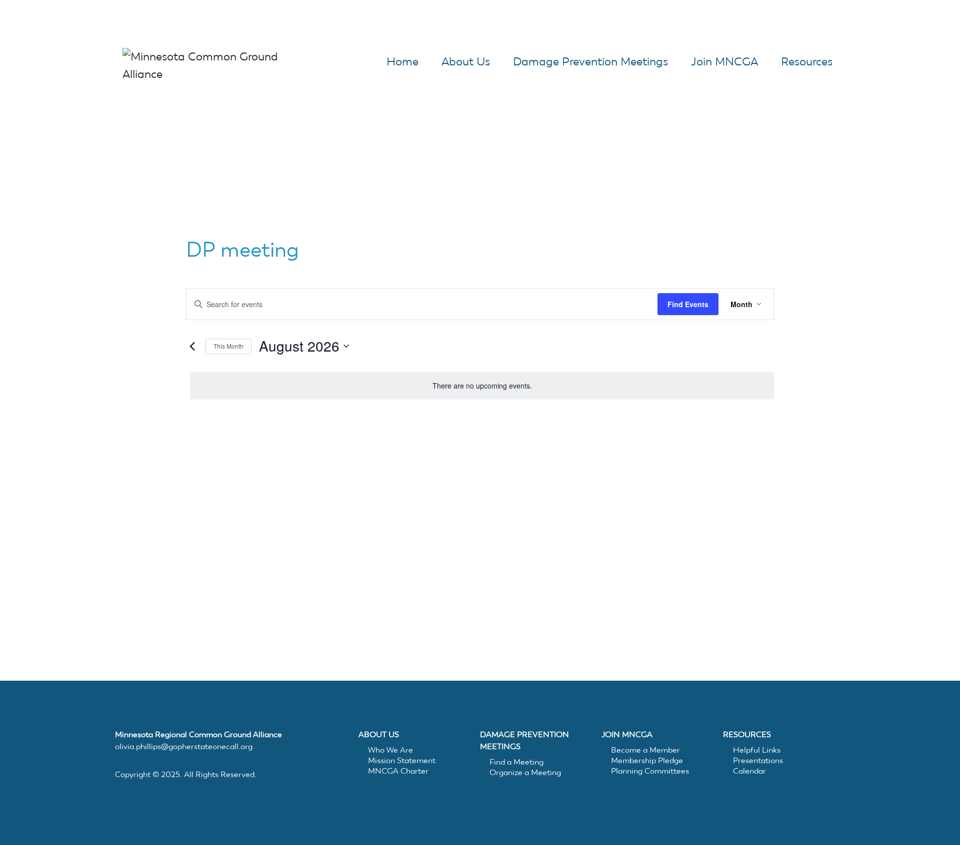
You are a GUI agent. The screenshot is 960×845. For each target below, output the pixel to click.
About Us (466, 61)
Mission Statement (402, 760)
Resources (806, 61)
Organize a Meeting (525, 772)
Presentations (758, 760)
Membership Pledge (647, 760)
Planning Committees (650, 771)
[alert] (482, 386)
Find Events (688, 304)
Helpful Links (756, 750)
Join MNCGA (724, 61)
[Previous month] (192, 346)
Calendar (749, 771)
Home (402, 61)
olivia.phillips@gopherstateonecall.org (183, 746)
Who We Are (390, 750)
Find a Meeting (517, 762)
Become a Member (645, 750)
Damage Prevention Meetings (590, 61)
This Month (229, 346)
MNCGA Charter (398, 771)
